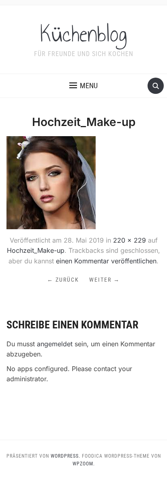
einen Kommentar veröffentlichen (106, 261)
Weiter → (104, 279)
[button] (83, 86)
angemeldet (55, 344)
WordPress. (65, 456)
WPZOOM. (84, 464)
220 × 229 (129, 240)
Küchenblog (83, 34)
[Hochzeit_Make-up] (51, 182)
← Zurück (63, 279)
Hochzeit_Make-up (35, 250)
